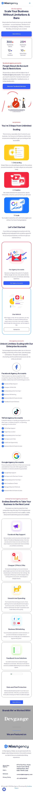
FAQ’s (4, 770)
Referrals (5, 773)
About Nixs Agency (6, 766)
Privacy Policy (7, 777)
